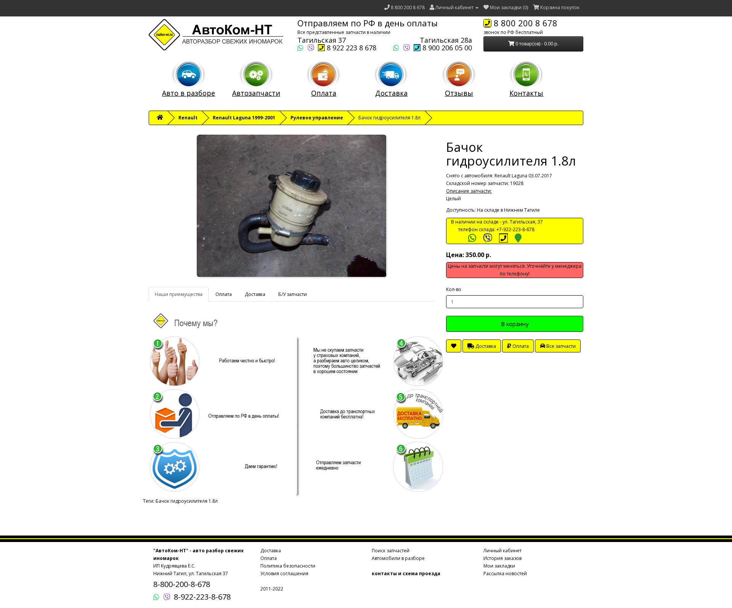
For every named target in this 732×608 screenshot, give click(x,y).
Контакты (526, 93)
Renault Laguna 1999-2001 (244, 117)
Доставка (391, 93)
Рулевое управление (317, 117)
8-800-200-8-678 (181, 584)
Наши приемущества (178, 294)
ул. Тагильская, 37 (522, 222)
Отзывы (459, 93)
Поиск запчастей (390, 550)
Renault (187, 117)
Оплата (323, 93)
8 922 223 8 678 (350, 47)
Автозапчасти (256, 93)
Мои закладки (499, 566)
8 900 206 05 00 (446, 47)
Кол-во (453, 289)
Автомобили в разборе (398, 558)
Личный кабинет (502, 550)
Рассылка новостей (505, 573)
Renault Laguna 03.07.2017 (523, 175)
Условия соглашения (284, 573)
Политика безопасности (287, 566)
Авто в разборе (188, 93)
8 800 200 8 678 (408, 7)
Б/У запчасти (292, 294)
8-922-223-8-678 (202, 597)
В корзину (515, 324)
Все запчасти (560, 346)
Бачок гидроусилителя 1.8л (187, 501)
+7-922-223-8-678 (515, 229)
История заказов (502, 558)
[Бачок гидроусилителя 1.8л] (292, 206)
